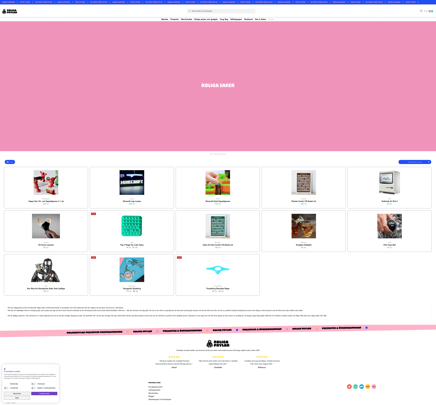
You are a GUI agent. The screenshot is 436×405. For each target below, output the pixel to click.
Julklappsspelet (154, 390)
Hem (211, 154)
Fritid (215, 154)
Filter (11, 162)
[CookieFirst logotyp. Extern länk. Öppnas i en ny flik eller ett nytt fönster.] (5, 369)
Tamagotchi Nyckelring (132, 289)
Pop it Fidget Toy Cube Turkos (132, 245)
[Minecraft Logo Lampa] (132, 182)
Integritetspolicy (51, 367)
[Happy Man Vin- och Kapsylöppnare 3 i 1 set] (46, 182)
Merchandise (153, 393)
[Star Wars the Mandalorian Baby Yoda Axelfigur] (46, 269)
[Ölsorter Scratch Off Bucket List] (304, 182)
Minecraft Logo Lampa (132, 201)
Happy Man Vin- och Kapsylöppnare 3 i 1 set (46, 201)
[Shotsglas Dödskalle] (304, 226)
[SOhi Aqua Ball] (389, 226)
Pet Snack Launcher (46, 245)
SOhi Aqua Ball (389, 245)
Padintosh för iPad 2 (390, 201)
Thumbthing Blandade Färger (217, 289)
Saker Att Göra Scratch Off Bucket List (218, 245)
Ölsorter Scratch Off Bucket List (303, 201)
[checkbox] (6, 384)
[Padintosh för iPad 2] (389, 182)
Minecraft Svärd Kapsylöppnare (218, 201)
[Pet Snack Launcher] (46, 226)
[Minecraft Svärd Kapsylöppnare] (218, 182)
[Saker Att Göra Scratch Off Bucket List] (218, 226)
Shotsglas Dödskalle (303, 245)
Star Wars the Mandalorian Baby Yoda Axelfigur (46, 289)
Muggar (151, 396)
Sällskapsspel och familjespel (159, 399)
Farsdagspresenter (155, 387)
